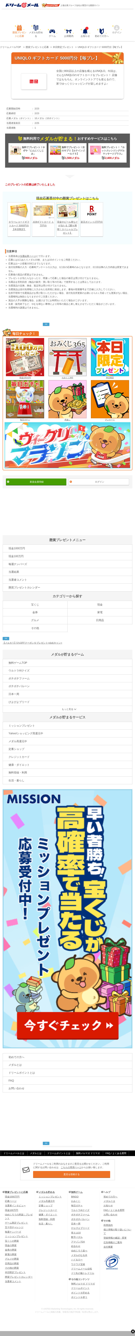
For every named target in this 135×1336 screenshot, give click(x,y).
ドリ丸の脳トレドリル (82, 1273)
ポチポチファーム (19, 678)
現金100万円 (25, 378)
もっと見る (67, 709)
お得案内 (68, 36)
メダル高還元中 (18, 741)
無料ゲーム (77, 1192)
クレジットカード (19, 757)
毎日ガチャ (25, 420)
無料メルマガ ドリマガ (88, 1153)
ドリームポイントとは (22, 1072)
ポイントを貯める (80, 1292)
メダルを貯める (36, 34)
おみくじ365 (67, 378)
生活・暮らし (16, 780)
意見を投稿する (72, 1174)
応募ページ (10, 1201)
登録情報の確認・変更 (115, 1237)
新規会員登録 (37, 481)
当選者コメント (18, 579)
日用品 (100, 620)
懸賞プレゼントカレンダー (24, 587)
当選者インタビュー (15, 1205)
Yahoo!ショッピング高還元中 (26, 733)
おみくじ (75, 1201)
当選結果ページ (28, 256)
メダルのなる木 (79, 1255)
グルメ (35, 620)
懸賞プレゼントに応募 (19, 34)
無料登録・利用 (18, 772)
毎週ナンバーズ (18, 564)
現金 (100, 604)
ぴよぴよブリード (19, 702)
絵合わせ (75, 1246)
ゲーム (52, 36)
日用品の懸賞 (12, 1263)
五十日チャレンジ (14, 1227)
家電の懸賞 (10, 1254)
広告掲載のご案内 (113, 1242)
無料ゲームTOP (18, 662)
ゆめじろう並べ (79, 1250)
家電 (100, 612)
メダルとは (15, 1064)
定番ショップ (16, 749)
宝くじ (35, 604)
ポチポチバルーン (19, 686)
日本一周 (14, 694)
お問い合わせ (16, 1088)
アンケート (110, 420)
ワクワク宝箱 (78, 1264)
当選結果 (14, 571)
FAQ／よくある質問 (116, 1153)
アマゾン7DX (78, 1241)
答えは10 (76, 1232)
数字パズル (77, 1237)
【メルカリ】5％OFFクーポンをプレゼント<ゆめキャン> (32, 643)
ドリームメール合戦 (81, 1268)
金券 (35, 612)
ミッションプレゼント (22, 725)
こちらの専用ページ (71, 1167)
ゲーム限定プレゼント (16, 1223)
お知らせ (85, 32)
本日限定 (110, 378)
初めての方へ (102, 36)
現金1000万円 (17, 548)
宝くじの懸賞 (12, 1241)
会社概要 (108, 1247)
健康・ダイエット (19, 764)
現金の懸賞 (10, 1245)
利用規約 (108, 1225)
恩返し (67, 420)
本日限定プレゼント (15, 1272)
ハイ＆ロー (77, 1259)
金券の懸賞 (10, 1249)
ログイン (117, 32)
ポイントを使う (79, 1297)
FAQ (11, 1080)
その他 (35, 628)
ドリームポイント (80, 1288)
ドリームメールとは (13, 1153)
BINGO (75, 1196)
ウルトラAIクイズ (19, 670)
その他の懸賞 (12, 1268)
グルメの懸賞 (12, 1259)
